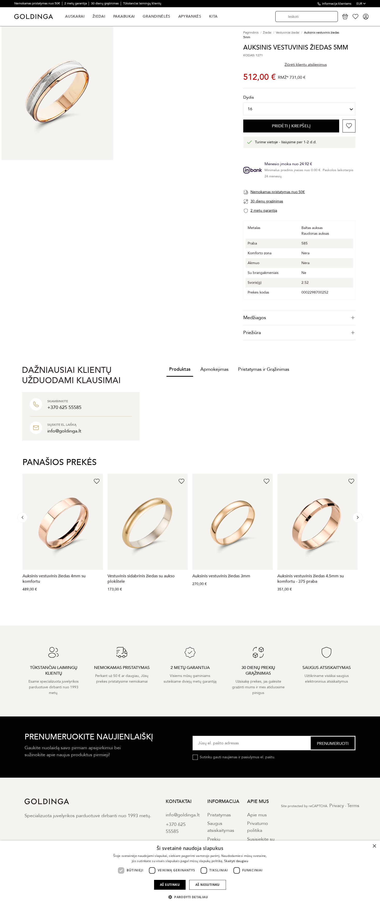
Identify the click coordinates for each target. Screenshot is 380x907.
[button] (190, 897)
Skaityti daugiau (236, 861)
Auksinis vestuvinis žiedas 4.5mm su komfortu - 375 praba (310, 578)
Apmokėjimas (214, 369)
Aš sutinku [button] (170, 884)
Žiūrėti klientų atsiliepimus (306, 64)
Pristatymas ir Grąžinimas (263, 369)
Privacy (336, 805)
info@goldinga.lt (183, 815)
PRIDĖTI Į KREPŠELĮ (291, 126)
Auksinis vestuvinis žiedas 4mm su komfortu (54, 578)
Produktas (180, 369)
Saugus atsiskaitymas (220, 827)
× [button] (374, 846)
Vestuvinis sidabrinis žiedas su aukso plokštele (141, 578)
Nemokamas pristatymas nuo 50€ (37, 3)
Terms (353, 805)
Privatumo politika (257, 827)
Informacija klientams (336, 4)
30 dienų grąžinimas (105, 3)
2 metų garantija (76, 3)
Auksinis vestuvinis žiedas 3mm (221, 576)
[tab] (299, 317)
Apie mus (257, 815)
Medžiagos (254, 317)
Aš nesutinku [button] (207, 884)
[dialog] (190, 874)
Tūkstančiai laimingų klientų (142, 3)
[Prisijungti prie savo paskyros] (366, 16)
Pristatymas (219, 815)
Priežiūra (252, 332)
